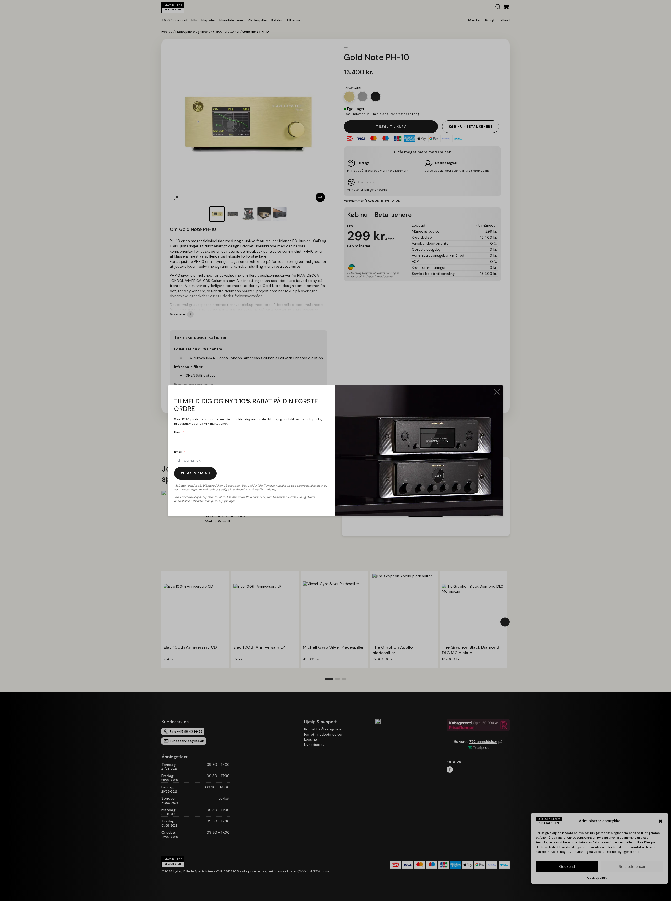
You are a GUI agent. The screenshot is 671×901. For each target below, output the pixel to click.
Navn (177, 432)
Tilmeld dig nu (195, 473)
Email (178, 452)
